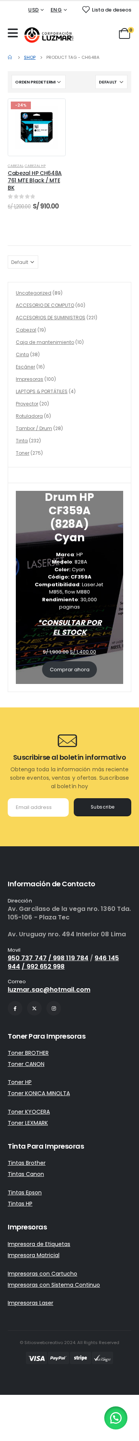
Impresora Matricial (33, 1255)
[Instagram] (53, 1008)
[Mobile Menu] (15, 33)
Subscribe (103, 807)
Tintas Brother (27, 1163)
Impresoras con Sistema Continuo (54, 1285)
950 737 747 (27, 958)
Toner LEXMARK (28, 1123)
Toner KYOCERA (29, 1112)
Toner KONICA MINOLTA (39, 1093)
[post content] (37, 127)
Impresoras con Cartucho (42, 1274)
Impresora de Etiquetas (39, 1244)
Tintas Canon (26, 1174)
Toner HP (20, 1082)
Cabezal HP (35, 165)
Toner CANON (26, 1064)
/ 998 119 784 (68, 958)
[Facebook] (15, 1008)
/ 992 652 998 (43, 966)
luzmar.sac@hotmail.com (49, 989)
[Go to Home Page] (10, 57)
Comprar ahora (70, 669)
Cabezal (15, 165)
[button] (115, 1417)
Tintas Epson (25, 1192)
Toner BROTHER (28, 1053)
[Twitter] (34, 1008)
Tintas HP (20, 1204)
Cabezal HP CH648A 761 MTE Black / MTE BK (35, 180)
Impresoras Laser (30, 1303)
